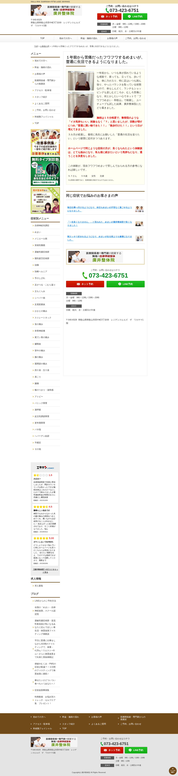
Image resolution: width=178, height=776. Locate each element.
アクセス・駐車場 (43, 90)
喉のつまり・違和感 (44, 390)
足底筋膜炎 (40, 304)
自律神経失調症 (42, 225)
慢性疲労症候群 (42, 258)
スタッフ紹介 (41, 97)
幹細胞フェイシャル (44, 117)
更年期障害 (40, 423)
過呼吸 (38, 410)
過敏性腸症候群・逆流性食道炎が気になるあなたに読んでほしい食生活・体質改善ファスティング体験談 (45, 627)
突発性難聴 (40, 245)
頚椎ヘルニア (41, 271)
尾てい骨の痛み (42, 337)
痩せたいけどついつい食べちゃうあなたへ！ (45, 682)
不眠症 (38, 442)
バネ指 (38, 429)
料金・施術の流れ (89, 38)
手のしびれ (40, 278)
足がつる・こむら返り (45, 285)
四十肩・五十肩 (42, 370)
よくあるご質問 (42, 103)
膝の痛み (39, 357)
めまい (38, 232)
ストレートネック (43, 318)
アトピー (39, 396)
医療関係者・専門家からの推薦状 (45, 82)
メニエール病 (41, 239)
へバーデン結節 (42, 436)
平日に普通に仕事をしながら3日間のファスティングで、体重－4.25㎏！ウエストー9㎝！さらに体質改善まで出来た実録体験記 (45, 648)
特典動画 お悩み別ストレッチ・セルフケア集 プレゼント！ (45, 700)
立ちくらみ (40, 291)
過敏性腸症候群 (42, 252)
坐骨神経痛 (40, 331)
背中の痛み (40, 350)
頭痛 (37, 265)
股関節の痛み (41, 364)
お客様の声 (112, 38)
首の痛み (39, 324)
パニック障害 (41, 403)
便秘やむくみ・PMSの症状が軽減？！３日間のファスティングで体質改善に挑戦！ (45, 669)
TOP (42, 38)
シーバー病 (40, 298)
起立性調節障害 (42, 416)
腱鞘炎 (38, 344)
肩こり (38, 377)
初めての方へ (65, 38)
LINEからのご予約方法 (45, 601)
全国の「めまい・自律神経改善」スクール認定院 (45, 610)
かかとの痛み (41, 311)
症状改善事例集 (42, 690)
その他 (38, 449)
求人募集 (39, 586)
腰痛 (37, 383)
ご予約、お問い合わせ (135, 38)
